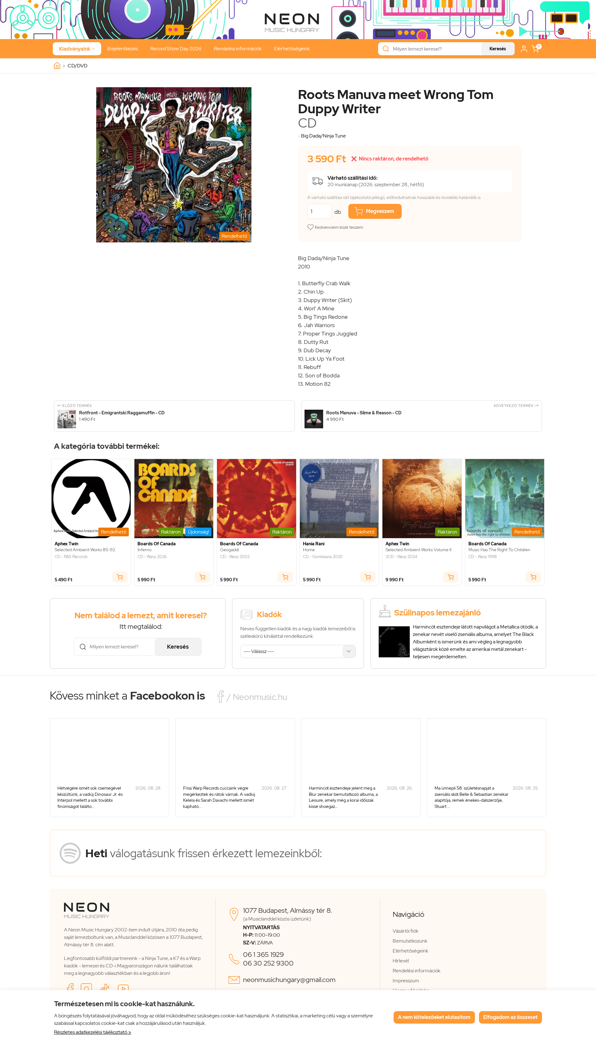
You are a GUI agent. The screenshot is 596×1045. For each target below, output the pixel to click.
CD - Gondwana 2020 (323, 556)
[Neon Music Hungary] (57, 66)
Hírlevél (401, 960)
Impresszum (406, 980)
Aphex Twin (66, 544)
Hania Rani (313, 544)
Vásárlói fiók (405, 931)
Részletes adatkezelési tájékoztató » (92, 1032)
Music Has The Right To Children (499, 549)
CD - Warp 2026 (152, 556)
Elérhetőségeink (292, 48)
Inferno (144, 549)
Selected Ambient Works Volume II (418, 549)
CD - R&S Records (71, 556)
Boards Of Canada (157, 544)
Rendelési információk (238, 48)
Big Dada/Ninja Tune (323, 136)
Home (309, 549)
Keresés (498, 49)
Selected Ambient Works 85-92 (85, 549)
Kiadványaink (77, 49)
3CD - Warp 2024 (401, 556)
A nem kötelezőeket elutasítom (434, 1017)
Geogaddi (229, 549)
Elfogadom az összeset (510, 1017)
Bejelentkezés (122, 48)
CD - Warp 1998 (482, 556)
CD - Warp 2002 (235, 556)
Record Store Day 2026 (175, 48)
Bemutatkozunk (410, 941)
